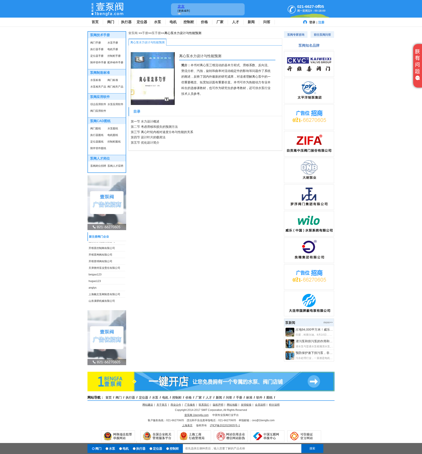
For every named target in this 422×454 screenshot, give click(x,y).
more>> (328, 322)
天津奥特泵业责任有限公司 (104, 266)
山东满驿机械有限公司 (102, 299)
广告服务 (190, 404)
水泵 (157, 22)
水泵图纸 (112, 128)
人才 (235, 22)
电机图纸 (112, 135)
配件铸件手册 (115, 62)
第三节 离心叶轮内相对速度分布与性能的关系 (162, 132)
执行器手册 (97, 49)
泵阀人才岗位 (100, 158)
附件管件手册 (98, 62)
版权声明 (218, 404)
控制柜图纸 (114, 141)
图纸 (269, 397)
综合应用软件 (98, 104)
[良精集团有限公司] (309, 250)
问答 (266, 22)
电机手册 (112, 49)
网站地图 (232, 404)
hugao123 (95, 279)
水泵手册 (112, 42)
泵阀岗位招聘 (98, 165)
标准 (249, 397)
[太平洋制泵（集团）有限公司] (309, 90)
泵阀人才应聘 (115, 165)
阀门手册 (95, 42)
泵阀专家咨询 (295, 34)
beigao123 (95, 272)
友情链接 (246, 404)
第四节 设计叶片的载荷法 (148, 137)
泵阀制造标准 (100, 72)
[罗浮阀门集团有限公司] (309, 197)
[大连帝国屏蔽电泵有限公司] (309, 303)
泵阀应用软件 (100, 97)
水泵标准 (95, 80)
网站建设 (147, 404)
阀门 (110, 22)
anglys (92, 285)
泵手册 (156, 33)
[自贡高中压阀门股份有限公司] (309, 144)
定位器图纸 (97, 141)
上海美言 (187, 425)
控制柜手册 (114, 55)
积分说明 (274, 404)
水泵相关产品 (98, 86)
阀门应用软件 (98, 110)
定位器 (142, 22)
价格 (204, 22)
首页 (95, 22)
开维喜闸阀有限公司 (100, 252)
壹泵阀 (133, 33)
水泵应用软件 (115, 104)
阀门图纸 (95, 128)
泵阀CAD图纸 (100, 121)
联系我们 (204, 404)
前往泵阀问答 (322, 34)
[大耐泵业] (309, 170)
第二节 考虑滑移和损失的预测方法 (154, 126)
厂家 (220, 22)
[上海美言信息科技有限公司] (309, 117)
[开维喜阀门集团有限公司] (309, 64)
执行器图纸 (97, 135)
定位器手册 (97, 55)
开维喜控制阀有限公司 (102, 246)
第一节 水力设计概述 (145, 121)
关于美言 (161, 404)
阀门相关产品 (115, 86)
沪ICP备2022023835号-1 (225, 425)
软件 (259, 397)
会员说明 (260, 404)
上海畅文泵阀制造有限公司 (104, 292)
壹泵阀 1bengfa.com (196, 415)
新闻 (251, 22)
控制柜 (189, 22)
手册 (145, 33)
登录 (312, 22)
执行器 (126, 22)
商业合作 (176, 404)
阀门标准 (112, 80)
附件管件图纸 (98, 148)
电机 (173, 22)
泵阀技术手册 (100, 35)
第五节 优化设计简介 (145, 142)
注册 (321, 22)
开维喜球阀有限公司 (100, 259)
